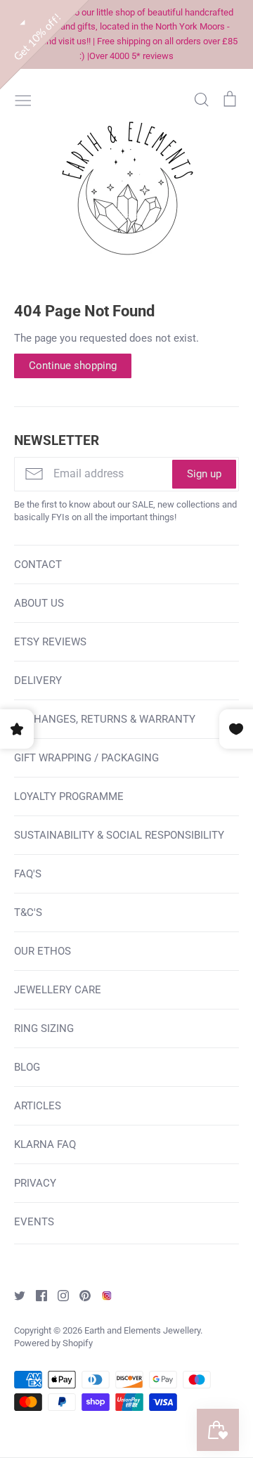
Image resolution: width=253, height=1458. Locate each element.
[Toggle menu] (23, 99)
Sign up (204, 473)
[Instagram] (58, 1295)
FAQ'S (27, 873)
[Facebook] (36, 1295)
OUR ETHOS (42, 951)
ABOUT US (39, 603)
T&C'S (28, 912)
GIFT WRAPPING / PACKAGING (86, 757)
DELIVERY (38, 680)
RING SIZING (44, 1028)
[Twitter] (14, 1295)
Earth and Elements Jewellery (142, 1330)
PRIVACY (35, 1183)
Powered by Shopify (53, 1343)
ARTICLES (37, 1105)
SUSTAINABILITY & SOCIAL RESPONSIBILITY (119, 835)
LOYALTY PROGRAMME (69, 796)
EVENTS (34, 1221)
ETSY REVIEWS (50, 642)
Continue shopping (73, 365)
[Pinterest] (80, 1295)
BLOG (27, 1067)
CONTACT (38, 564)
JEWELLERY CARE (57, 989)
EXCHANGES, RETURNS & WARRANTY (104, 719)
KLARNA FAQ (45, 1144)
